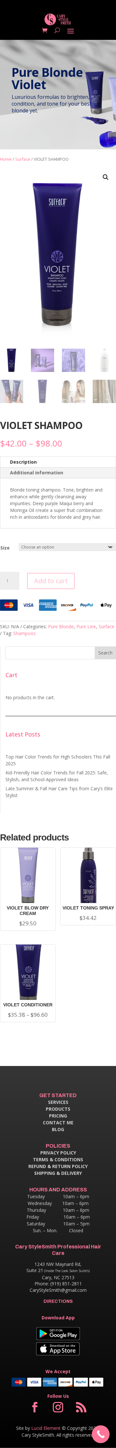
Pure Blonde (61, 626)
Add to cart (51, 580)
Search (105, 653)
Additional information (36, 472)
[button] (105, 177)
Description (23, 462)
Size (5, 548)
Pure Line (86, 626)
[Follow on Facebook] (34, 1407)
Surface (22, 159)
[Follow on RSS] (81, 1407)
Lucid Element (46, 1428)
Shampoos (24, 633)
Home (6, 159)
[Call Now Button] (101, 1434)
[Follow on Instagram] (58, 1407)
